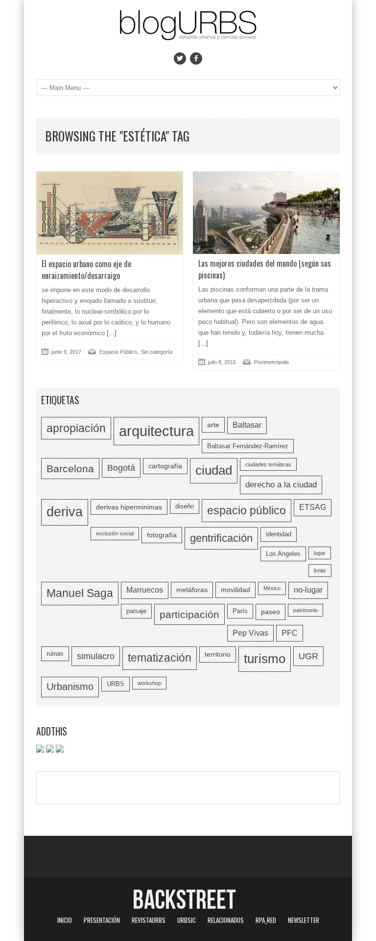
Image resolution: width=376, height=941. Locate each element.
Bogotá (121, 467)
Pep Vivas (250, 633)
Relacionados (226, 920)
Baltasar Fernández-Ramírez (247, 446)
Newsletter (303, 920)
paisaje (136, 611)
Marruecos (144, 590)
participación (189, 614)
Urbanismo (70, 686)
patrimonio (305, 610)
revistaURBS (148, 920)
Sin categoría (156, 352)
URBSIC (186, 920)
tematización (159, 657)
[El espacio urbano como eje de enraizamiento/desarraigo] (109, 212)
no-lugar (308, 590)
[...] (111, 333)
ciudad (213, 470)
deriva (65, 512)
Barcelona (70, 468)
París (240, 611)
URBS (115, 684)
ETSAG (312, 507)
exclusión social (115, 533)
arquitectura (156, 431)
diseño (184, 506)
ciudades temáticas (268, 464)
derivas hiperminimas (129, 507)
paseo (270, 612)
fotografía (162, 535)
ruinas (55, 653)
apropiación (76, 428)
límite (320, 571)
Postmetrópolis (271, 362)
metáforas (192, 590)
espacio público (246, 510)
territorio (218, 654)
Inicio (64, 920)
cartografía (165, 466)
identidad (278, 534)
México (272, 588)
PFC (290, 633)
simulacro (96, 656)
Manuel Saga (80, 593)
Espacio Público (118, 352)
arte (213, 425)
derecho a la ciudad (281, 484)
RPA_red (266, 920)
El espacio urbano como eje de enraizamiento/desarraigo (86, 269)
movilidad (235, 590)
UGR (308, 656)
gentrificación (221, 538)
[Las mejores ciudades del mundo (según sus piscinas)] (266, 212)
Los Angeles (283, 553)
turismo (264, 659)
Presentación (102, 920)
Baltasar (247, 425)
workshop (149, 683)
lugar (320, 553)
